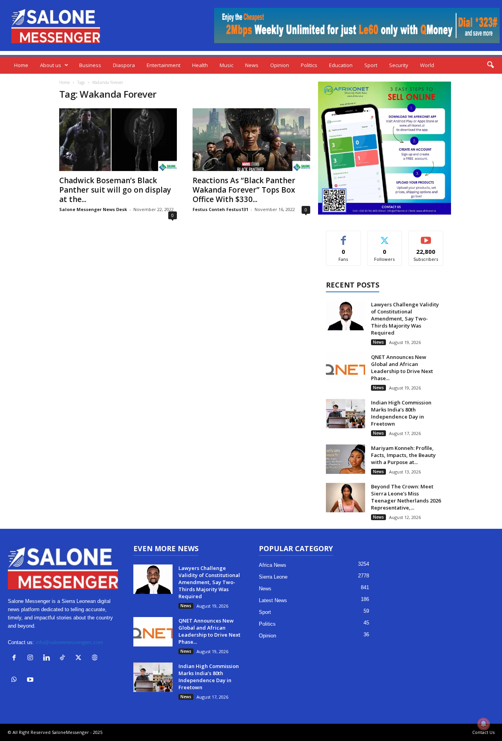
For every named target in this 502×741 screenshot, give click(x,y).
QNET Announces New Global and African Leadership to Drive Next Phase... (402, 367)
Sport (370, 65)
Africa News (272, 565)
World (427, 65)
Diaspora (124, 65)
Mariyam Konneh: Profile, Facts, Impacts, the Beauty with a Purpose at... (403, 455)
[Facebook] (16, 658)
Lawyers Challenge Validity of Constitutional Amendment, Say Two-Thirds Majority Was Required (405, 318)
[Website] (95, 658)
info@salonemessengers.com (69, 642)
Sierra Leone (273, 577)
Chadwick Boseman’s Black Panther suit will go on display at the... (115, 189)
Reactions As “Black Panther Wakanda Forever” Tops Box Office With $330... (244, 189)
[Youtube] (31, 680)
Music (226, 65)
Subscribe (426, 237)
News (251, 65)
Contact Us (483, 732)
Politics (309, 65)
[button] (490, 65)
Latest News (273, 600)
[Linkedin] (48, 658)
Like (343, 237)
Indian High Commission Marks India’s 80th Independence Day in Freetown (401, 413)
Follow (384, 237)
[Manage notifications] (483, 723)
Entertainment (163, 65)
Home (21, 65)
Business (90, 65)
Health (200, 65)
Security (398, 65)
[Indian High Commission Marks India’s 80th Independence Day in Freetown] (345, 413)
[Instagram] (32, 658)
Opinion (279, 65)
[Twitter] (80, 658)
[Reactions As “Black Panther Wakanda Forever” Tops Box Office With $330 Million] (251, 139)
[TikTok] (64, 658)
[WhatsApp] (16, 680)
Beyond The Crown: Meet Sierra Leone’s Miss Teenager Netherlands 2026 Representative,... (406, 497)
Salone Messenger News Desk (93, 209)
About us (50, 65)
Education (341, 65)
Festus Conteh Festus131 (220, 209)
